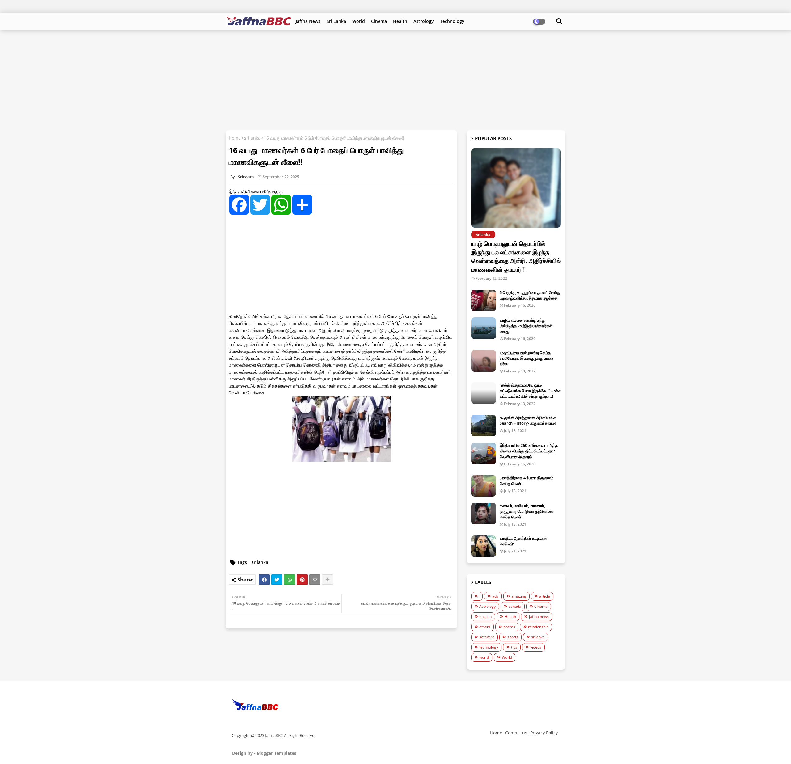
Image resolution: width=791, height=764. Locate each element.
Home (235, 138)
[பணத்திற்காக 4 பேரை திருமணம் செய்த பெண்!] (483, 486)
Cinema (379, 21)
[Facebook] (264, 579)
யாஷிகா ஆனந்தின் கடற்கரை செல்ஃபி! (524, 541)
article (544, 596)
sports (512, 637)
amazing (518, 596)
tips (514, 647)
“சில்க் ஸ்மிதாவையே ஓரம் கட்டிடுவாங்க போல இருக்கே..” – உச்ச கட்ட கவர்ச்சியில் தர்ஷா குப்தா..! (530, 390)
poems (509, 626)
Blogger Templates (276, 753)
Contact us (516, 733)
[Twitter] (276, 579)
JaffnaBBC (274, 735)
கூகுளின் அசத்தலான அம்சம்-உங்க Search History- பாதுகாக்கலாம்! (528, 420)
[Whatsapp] (289, 579)
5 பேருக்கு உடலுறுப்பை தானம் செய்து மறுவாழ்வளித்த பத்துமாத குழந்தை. (530, 295)
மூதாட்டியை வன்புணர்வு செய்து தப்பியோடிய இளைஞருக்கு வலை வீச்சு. (526, 358)
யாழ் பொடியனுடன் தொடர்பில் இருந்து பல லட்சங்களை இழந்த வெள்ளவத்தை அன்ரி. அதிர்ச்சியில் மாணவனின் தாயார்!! (516, 256)
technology (488, 647)
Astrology (423, 21)
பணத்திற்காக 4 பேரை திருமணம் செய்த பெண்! (526, 480)
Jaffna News (308, 21)
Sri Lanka (336, 21)
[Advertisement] (395, 79)
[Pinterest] (302, 579)
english (485, 616)
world (484, 657)
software (486, 637)
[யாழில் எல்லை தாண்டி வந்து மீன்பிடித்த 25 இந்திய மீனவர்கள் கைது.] (483, 328)
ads (495, 596)
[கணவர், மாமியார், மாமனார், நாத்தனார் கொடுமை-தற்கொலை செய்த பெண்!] (483, 513)
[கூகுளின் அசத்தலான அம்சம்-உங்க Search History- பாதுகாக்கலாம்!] (483, 425)
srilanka (252, 138)
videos (535, 647)
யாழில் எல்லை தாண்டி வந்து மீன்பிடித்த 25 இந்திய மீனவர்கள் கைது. (526, 325)
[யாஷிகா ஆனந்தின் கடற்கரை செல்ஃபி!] (483, 546)
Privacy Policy (544, 733)
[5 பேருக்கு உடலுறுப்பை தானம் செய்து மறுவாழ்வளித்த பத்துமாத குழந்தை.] (483, 300)
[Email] (314, 579)
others (484, 626)
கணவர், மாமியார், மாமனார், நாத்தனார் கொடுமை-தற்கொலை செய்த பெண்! (527, 511)
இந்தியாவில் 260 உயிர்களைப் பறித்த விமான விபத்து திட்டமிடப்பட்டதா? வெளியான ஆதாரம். (529, 451)
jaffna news (539, 616)
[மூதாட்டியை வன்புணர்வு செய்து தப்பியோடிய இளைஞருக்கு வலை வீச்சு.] (483, 361)
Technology (452, 21)
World (358, 21)
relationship (538, 626)
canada (515, 606)
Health (400, 21)
